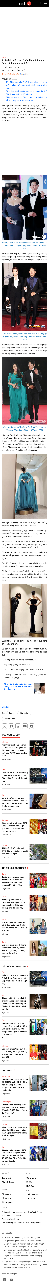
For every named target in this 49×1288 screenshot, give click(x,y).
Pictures (8, 1198)
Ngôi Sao (30, 1186)
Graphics (9, 1202)
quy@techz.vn (13, 1219)
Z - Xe (29, 1182)
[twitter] (4, 726)
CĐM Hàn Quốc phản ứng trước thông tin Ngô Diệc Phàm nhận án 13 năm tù (18, 686)
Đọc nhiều (8, 1070)
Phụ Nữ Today (8, 1182)
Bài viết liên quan (9, 79)
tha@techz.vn (36, 1222)
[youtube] (25, 726)
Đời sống (5, 820)
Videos (8, 1194)
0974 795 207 (23, 1222)
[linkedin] (31, 726)
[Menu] (45, 3)
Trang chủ (6, 1178)
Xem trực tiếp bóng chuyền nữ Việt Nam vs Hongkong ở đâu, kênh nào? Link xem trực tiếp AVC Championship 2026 (14, 750)
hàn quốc (24, 713)
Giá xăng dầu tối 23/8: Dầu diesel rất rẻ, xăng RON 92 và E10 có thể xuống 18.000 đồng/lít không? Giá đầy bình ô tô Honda (14, 1028)
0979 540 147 (16, 1216)
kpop (11, 713)
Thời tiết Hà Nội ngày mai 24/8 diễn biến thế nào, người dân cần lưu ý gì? (15, 851)
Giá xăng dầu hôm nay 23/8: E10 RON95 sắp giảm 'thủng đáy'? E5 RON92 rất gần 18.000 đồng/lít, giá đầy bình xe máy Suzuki (14, 1155)
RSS (28, 1190)
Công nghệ (31, 1178)
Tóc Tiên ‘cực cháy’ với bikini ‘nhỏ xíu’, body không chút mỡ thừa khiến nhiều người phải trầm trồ (26, 85)
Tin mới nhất (11, 735)
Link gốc (5, 707)
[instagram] (18, 726)
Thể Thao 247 (32, 1194)
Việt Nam (5, 742)
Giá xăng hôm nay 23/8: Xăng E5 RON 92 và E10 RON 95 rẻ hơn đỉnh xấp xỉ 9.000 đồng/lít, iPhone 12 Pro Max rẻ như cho (15, 1084)
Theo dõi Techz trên (10, 74)
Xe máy (4, 795)
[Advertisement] (24, 149)
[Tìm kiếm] (38, 3)
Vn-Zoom (30, 1198)
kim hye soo (10, 719)
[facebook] (11, 726)
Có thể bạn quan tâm (14, 966)
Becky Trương (14, 67)
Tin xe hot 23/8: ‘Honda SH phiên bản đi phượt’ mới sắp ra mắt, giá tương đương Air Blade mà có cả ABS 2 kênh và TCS (14, 1003)
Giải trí (4, 57)
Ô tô (3, 770)
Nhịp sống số (6, 1076)
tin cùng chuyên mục (14, 868)
